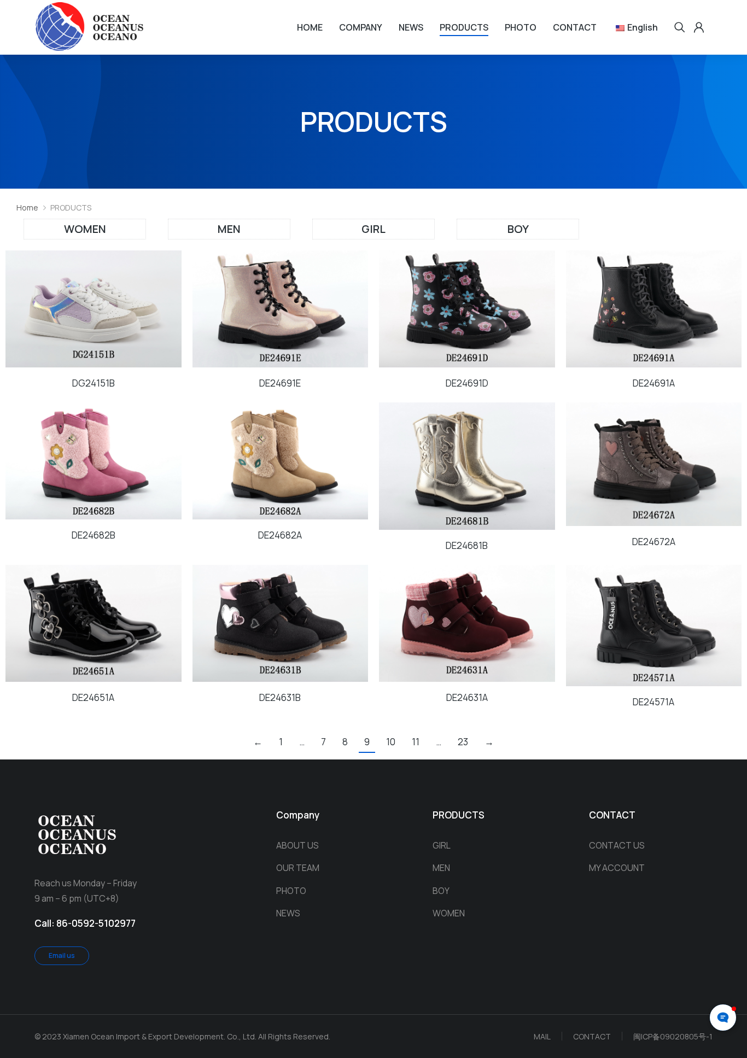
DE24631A (467, 697)
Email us (62, 955)
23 (463, 741)
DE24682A (280, 535)
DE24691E (280, 383)
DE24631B (280, 697)
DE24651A (93, 697)
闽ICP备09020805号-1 (673, 1036)
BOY (518, 228)
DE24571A (653, 701)
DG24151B (93, 383)
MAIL (542, 1036)
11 (415, 741)
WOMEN (85, 228)
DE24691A (654, 383)
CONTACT (592, 1036)
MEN (229, 228)
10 (390, 741)
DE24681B (467, 545)
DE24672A (653, 541)
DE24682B (93, 535)
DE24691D (467, 383)
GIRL (373, 228)
